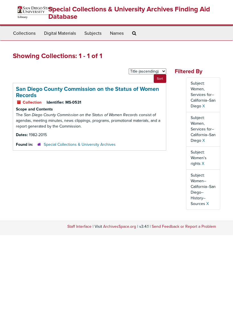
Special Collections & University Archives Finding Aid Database (129, 13)
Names (117, 33)
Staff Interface (79, 226)
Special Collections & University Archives (80, 144)
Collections (24, 33)
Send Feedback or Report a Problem (184, 226)
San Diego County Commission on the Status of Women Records (87, 92)
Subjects (92, 33)
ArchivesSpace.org (119, 226)
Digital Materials (60, 33)
